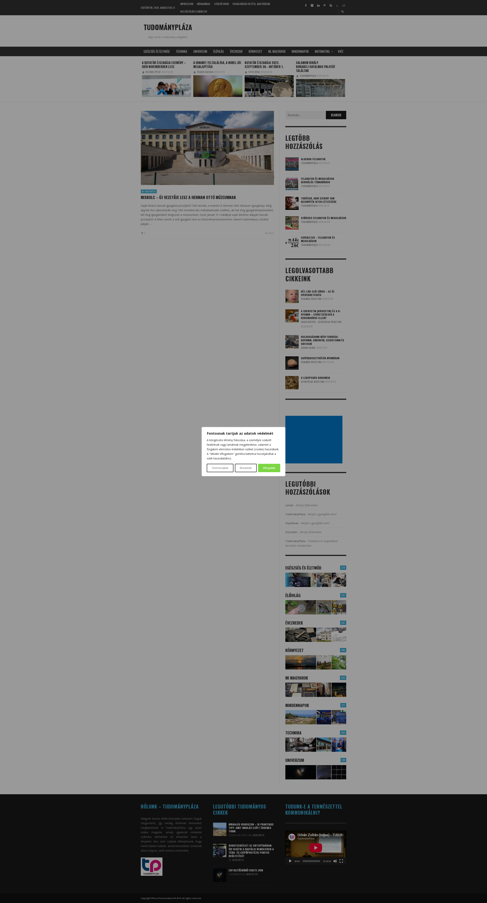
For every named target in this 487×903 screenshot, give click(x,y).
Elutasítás (246, 468)
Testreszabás (220, 468)
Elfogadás (269, 468)
